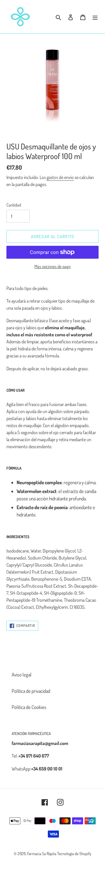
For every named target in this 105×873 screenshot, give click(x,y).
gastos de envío (60, 177)
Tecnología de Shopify (74, 853)
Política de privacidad (31, 691)
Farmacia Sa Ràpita (41, 853)
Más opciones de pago (52, 266)
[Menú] (95, 16)
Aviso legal (22, 674)
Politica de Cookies (29, 707)
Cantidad (13, 205)
